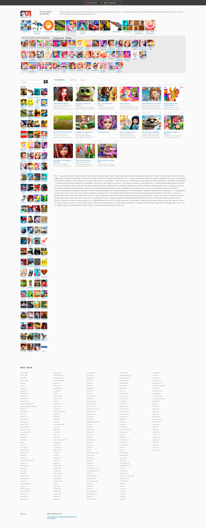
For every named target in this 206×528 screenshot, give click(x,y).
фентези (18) (156, 406)
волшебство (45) (25, 476)
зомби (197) (56, 419)
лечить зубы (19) (58, 473)
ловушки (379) (57, 478)
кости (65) (56, 455)
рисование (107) (124, 409)
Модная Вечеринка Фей (127, 132)
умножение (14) (157, 393)
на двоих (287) (90, 398)
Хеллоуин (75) (156, 421)
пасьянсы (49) (90, 455)
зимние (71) (56, 414)
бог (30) (22, 442)
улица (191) (156, 388)
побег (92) (89, 473)
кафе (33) (56, 434)
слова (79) (122, 447)
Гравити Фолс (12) (25, 491)
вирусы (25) (23, 468)
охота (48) (89, 442)
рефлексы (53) (124, 406)
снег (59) (122, 450)
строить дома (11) (124, 478)
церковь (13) (156, 432)
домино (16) (56, 385)
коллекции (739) (57, 447)
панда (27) (89, 447)
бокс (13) (22, 445)
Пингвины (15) (90, 458)
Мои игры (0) (93, 3)
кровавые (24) (57, 458)
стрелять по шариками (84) (127, 476)
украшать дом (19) (158, 383)
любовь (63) (56, 486)
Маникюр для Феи (104, 132)
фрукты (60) (156, 414)
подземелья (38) (90, 478)
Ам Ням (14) (23, 396)
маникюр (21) (57, 499)
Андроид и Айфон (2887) (27, 403)
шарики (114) (156, 437)
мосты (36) (89, 391)
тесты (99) (122, 494)
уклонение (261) (157, 380)
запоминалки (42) (58, 403)
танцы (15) (122, 486)
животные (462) (57, 396)
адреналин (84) (24, 393)
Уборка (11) (156, 375)
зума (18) (56, 421)
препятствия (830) (91, 491)
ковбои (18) (56, 445)
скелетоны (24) (124, 445)
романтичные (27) (124, 414)
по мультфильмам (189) (93, 470)
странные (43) (123, 470)
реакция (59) (123, 401)
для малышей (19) (58, 378)
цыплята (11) (156, 434)
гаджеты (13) (23, 481)
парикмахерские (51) (92, 452)
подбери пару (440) (91, 476)
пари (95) (89, 450)
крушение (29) (57, 465)
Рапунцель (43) (124, 396)
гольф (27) (23, 486)
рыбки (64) (122, 421)
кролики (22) (56, 463)
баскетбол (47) (24, 419)
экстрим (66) (156, 450)
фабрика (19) (156, 401)
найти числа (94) (91, 406)
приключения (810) (91, 499)
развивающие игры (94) (92, 421)
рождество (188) (124, 411)
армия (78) (23, 409)
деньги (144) (23, 494)
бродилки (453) (24, 450)
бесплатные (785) (25, 429)
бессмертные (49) (25, 432)
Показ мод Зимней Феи (83, 160)
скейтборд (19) (124, 442)
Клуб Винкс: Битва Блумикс (63, 132)
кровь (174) (56, 460)
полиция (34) (89, 486)
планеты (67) (90, 465)
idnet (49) (22, 383)
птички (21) (123, 391)
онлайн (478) (89, 432)
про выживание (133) (125, 375)
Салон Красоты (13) (125, 429)
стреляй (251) (123, 473)
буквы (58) (23, 455)
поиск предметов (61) (92, 481)
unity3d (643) (23, 388)
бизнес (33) (23, 434)
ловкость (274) (57, 476)
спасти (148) (123, 458)
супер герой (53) (124, 481)
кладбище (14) (57, 442)
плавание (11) (90, 463)
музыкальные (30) (91, 396)
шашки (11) (156, 442)
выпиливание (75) (25, 478)
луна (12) (55, 483)
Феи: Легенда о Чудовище (150, 132)
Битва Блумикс (125, 103)
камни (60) (56, 429)
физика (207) (156, 409)
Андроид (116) (24, 401)
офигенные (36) (90, 440)
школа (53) (155, 445)
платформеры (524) (91, 468)
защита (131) (57, 406)
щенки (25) (155, 447)
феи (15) (155, 403)
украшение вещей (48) (159, 385)
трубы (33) (122, 499)
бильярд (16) (23, 437)
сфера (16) (123, 483)
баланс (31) (23, 416)
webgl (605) (23, 391)
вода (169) (23, 470)
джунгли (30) (23, 499)
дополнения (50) (57, 388)
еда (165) (55, 393)
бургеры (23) (23, 458)
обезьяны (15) (90, 419)
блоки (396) (23, 440)
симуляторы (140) (124, 440)
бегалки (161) (24, 424)
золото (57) (56, 416)
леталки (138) (57, 470)
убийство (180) (157, 373)
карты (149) (56, 432)
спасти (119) (123, 460)
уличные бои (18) (157, 391)
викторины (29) (24, 465)
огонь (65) (89, 424)
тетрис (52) (123, 496)
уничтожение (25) (157, 396)
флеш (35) (155, 411)
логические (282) (58, 481)
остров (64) (89, 437)
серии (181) (123, 437)
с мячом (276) (123, 427)
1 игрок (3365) (24, 373)
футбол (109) (156, 416)
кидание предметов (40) (60, 440)
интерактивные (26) (58, 424)
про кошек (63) (124, 380)
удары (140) (156, 378)
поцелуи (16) (89, 488)
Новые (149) (89, 416)
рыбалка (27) (123, 419)
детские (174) (24, 496)
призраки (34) (90, 496)
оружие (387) (90, 434)
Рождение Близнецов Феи (84, 132)
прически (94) (123, 373)
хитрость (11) (156, 424)
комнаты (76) (57, 450)
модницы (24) (90, 388)
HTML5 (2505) (24, 380)
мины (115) (89, 383)
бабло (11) (23, 414)
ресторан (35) (123, 403)
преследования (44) (91, 494)
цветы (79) (155, 429)
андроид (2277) (24, 398)
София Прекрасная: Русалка (151, 103)
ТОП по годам (59, 38)
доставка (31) (57, 391)
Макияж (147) (57, 496)
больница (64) (24, 447)
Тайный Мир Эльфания (61, 103)
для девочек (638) (58, 375)
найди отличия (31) (91, 403)
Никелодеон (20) (90, 411)
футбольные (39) (157, 419)
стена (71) (122, 468)
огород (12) (89, 427)
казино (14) (56, 427)
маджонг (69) (57, 491)
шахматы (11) (156, 440)
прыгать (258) (123, 385)
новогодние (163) (91, 414)
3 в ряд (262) (23, 375)
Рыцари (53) (123, 424)
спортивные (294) (124, 463)
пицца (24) (89, 460)
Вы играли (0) (111, 3)
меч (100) (89, 380)
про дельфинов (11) (125, 378)
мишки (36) (89, 385)
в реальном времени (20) (27, 460)
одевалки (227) (90, 429)
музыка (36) (89, 393)
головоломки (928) (25, 483)
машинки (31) (90, 375)
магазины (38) (57, 488)
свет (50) (122, 434)
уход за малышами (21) (159, 398)
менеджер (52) (90, 378)
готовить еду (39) (25, 488)
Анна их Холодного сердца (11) (28, 406)
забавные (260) (57, 398)
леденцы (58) (57, 468)
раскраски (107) (124, 398)
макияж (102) (57, 494)
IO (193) (22, 385)
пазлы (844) (89, 445)
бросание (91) (24, 452)
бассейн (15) (23, 421)
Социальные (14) (124, 455)
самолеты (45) (123, 432)
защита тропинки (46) (59, 411)
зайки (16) (56, 401)
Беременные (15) (25, 427)
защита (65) (56, 409)
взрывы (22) (23, 463)
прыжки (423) (123, 388)
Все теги (23, 513)
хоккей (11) (156, 427)
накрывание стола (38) (92, 409)
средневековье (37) (125, 465)
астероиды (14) (24, 411)
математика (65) (90, 373)
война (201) (23, 473)
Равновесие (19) (124, 393)
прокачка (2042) (124, 383)
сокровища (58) (124, 452)
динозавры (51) (57, 373)
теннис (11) (123, 491)
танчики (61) (123, 488)
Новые (69, 38)
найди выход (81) (91, 401)
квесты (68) (56, 437)
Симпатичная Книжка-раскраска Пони (171, 104)
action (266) (23, 378)
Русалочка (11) (124, 416)
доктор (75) (56, 383)
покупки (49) (89, 483)
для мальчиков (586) (59, 380)
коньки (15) (56, 452)
